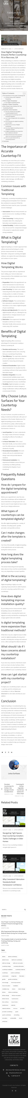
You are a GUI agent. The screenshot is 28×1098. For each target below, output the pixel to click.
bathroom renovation (18, 963)
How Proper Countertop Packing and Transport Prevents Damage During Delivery (12, 924)
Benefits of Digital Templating (10, 104)
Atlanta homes (5, 960)
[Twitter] (2, 752)
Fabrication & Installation (9, 44)
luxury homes (14, 1002)
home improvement (15, 982)
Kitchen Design (5, 995)
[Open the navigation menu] (26, 2)
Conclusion (6, 141)
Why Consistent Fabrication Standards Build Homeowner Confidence (13, 882)
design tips (14, 976)
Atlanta (3, 956)
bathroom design (6, 963)
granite (3, 979)
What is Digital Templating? (10, 100)
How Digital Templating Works (12, 102)
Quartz (16, 1011)
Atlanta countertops (12, 956)
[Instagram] (16, 1091)
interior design (21, 989)
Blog (16, 21)
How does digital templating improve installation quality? (14, 128)
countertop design (6, 966)
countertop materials (20, 969)
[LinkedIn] (11, 752)
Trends (20, 1018)
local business (15, 998)
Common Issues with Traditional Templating (13, 98)
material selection (6, 1008)
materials (13, 1005)
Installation (15, 986)
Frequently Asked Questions (10, 109)
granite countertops (12, 979)
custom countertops (15, 973)
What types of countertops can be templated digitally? (14, 115)
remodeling (16, 1015)
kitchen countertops (13, 992)
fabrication (21, 976)
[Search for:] (14, 909)
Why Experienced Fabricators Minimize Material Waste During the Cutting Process (14, 932)
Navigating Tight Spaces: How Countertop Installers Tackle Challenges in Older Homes (13, 837)
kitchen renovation (16, 995)
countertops (5, 973)
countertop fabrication (19, 966)
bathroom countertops (17, 960)
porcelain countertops (7, 1011)
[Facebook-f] (12, 1091)
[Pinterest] (8, 752)
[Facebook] (5, 752)
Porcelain (22, 1008)
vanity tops (4, 1021)
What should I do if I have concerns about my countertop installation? (14, 135)
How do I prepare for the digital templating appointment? (12, 112)
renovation (4, 1018)
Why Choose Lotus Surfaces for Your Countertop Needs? (12, 107)
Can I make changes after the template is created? (15, 119)
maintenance (5, 1005)
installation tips (5, 989)
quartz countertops (6, 1015)
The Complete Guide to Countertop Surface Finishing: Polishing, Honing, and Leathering (14, 941)
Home (11, 21)
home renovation (6, 986)
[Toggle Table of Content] (23, 93)
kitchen (4, 992)
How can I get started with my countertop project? (13, 138)
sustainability (13, 1018)
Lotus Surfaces (19, 49)
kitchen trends (5, 998)
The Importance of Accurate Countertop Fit (14, 95)
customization (5, 976)
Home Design (5, 982)
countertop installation (7, 969)
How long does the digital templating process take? (14, 122)
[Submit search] (25, 909)
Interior (13, 989)
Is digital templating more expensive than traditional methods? (14, 132)
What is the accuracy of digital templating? (13, 125)
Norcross (15, 1008)
